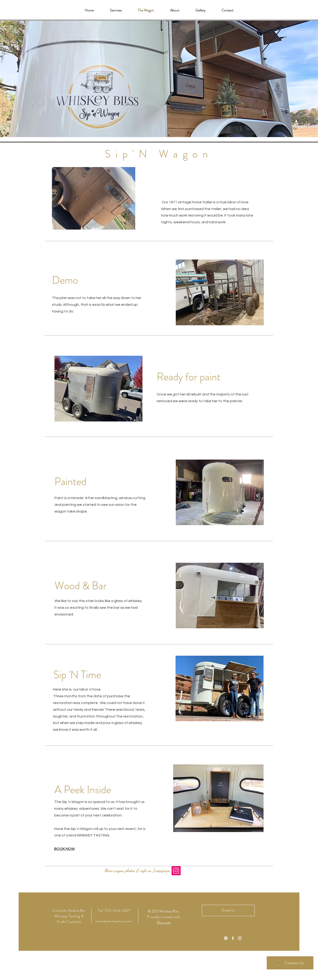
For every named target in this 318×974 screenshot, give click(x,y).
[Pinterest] (225, 938)
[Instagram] (176, 870)
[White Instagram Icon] (239, 938)
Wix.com (164, 922)
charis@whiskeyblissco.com (113, 921)
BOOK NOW (64, 849)
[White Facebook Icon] (232, 938)
